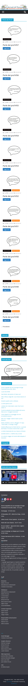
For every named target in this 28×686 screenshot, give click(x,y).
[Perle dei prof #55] (14, 90)
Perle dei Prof (18, 42)
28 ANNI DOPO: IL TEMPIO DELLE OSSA (11, 433)
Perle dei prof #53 (11, 166)
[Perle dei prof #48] (14, 302)
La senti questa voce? (6, 403)
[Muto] (22, 482)
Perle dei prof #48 (11, 317)
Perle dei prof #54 (11, 135)
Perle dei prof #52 (11, 196)
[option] (14, 347)
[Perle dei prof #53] (14, 150)
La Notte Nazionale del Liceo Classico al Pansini (13, 431)
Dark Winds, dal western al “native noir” (11, 394)
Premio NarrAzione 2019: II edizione (10, 536)
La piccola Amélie (5, 391)
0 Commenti (10, 42)
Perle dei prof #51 (11, 226)
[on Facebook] (2, 499)
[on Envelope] (5, 499)
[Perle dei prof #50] (14, 241)
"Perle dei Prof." (7, 39)
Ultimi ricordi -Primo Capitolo (9, 519)
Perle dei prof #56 (11, 75)
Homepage (4, 511)
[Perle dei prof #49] (14, 271)
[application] (14, 477)
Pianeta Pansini (16, 190)
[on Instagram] (8, 499)
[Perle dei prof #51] (14, 211)
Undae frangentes (6, 461)
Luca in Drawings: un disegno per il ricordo (12, 531)
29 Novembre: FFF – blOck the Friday (10, 514)
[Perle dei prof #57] (14, 30)
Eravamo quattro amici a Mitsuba (9, 401)
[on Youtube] (10, 499)
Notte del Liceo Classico (7, 522)
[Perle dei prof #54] (14, 120)
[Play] (3, 482)
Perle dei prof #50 (11, 256)
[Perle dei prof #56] (14, 60)
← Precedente (5, 326)
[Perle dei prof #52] (14, 181)
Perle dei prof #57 (11, 45)
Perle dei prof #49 (11, 286)
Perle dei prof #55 (11, 105)
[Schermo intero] (25, 482)
